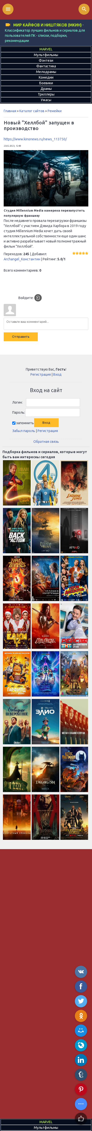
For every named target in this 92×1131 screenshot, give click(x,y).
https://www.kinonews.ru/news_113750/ (35, 139)
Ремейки (55, 111)
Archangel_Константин (22, 259)
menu (8, 9)
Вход (57, 374)
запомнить (25, 423)
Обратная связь (46, 442)
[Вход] (38, 297)
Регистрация (40, 374)
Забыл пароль (23, 431)
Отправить (20, 336)
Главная (10, 111)
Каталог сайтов (31, 111)
